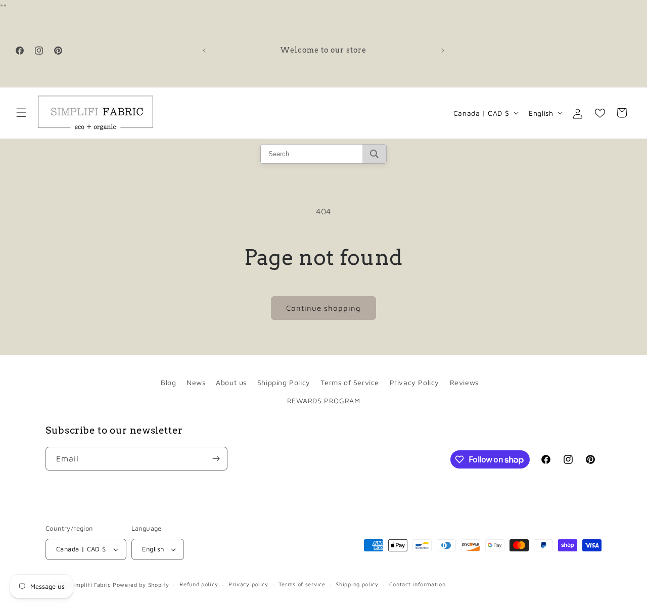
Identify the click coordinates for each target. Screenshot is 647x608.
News (196, 382)
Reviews (464, 382)
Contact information (417, 584)
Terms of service (302, 584)
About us (231, 382)
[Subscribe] (216, 459)
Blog (168, 382)
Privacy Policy (414, 382)
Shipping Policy (283, 382)
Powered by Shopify (141, 584)
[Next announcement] (443, 50)
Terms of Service (349, 382)
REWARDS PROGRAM (323, 400)
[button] (21, 113)
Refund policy (198, 584)
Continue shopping (323, 308)
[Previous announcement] (204, 50)
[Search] (374, 154)
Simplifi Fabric (90, 584)
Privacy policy (248, 584)
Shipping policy (357, 584)
